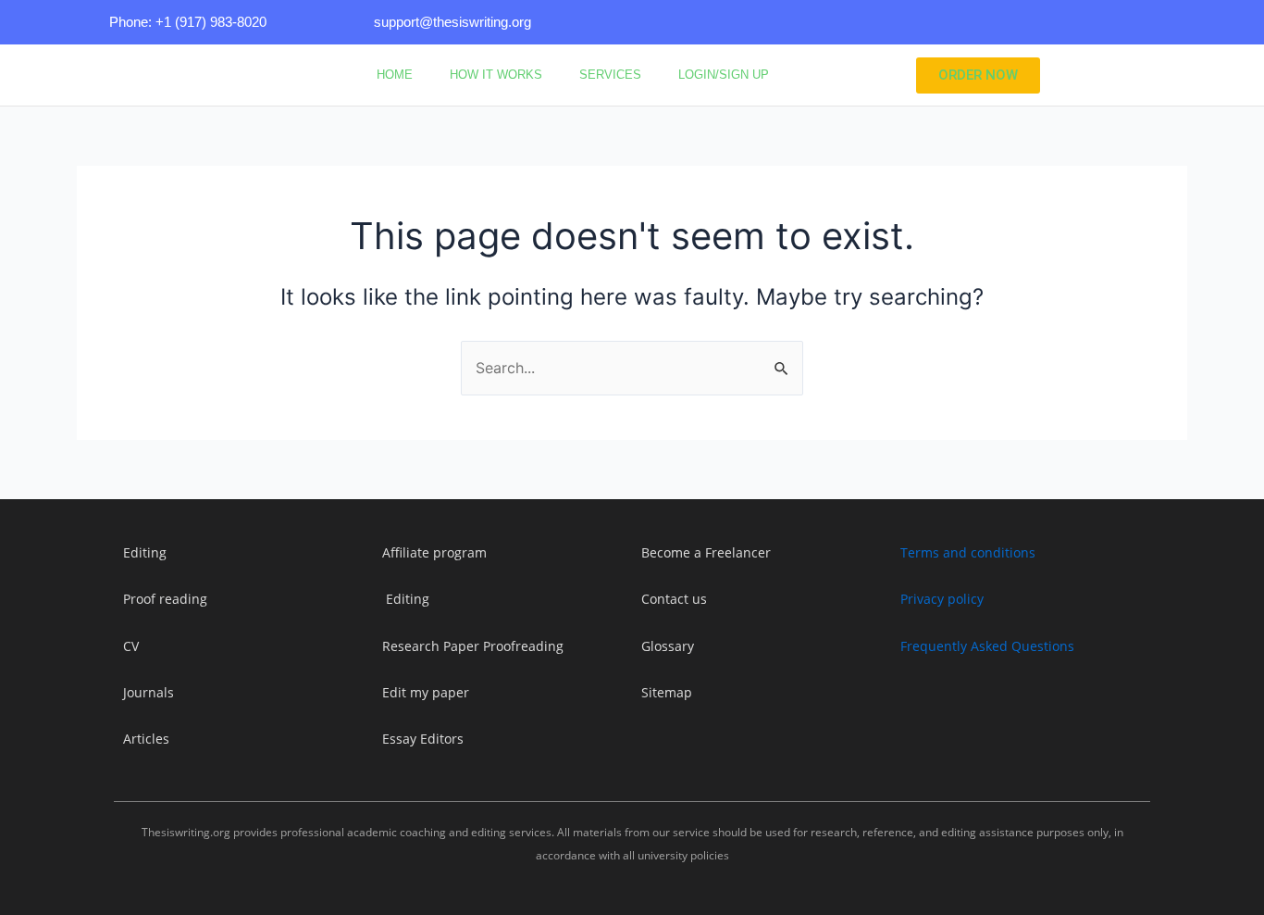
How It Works (496, 74)
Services (610, 74)
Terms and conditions (967, 552)
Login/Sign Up (723, 74)
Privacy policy (942, 599)
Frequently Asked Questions (987, 646)
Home (395, 74)
